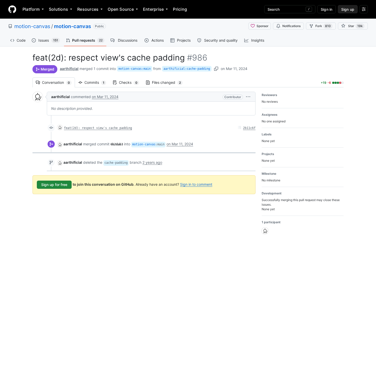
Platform (31, 9)
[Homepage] (12, 9)
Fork (323, 26)
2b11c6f (249, 128)
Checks (130, 82)
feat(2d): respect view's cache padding (98, 128)
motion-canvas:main (134, 69)
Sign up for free (54, 184)
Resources (87, 9)
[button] (248, 96)
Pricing (180, 9)
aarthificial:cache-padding (186, 69)
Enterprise (153, 9)
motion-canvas (32, 26)
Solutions (58, 9)
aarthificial (69, 68)
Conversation (58, 82)
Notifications (291, 26)
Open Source (121, 9)
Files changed (169, 82)
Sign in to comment (196, 184)
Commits (96, 82)
